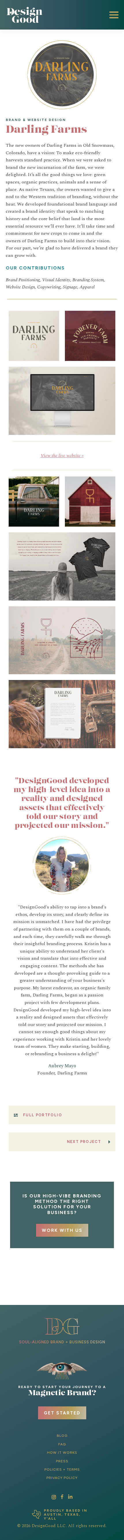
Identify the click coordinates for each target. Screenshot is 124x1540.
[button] (114, 15)
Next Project (84, 1142)
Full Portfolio (42, 1115)
